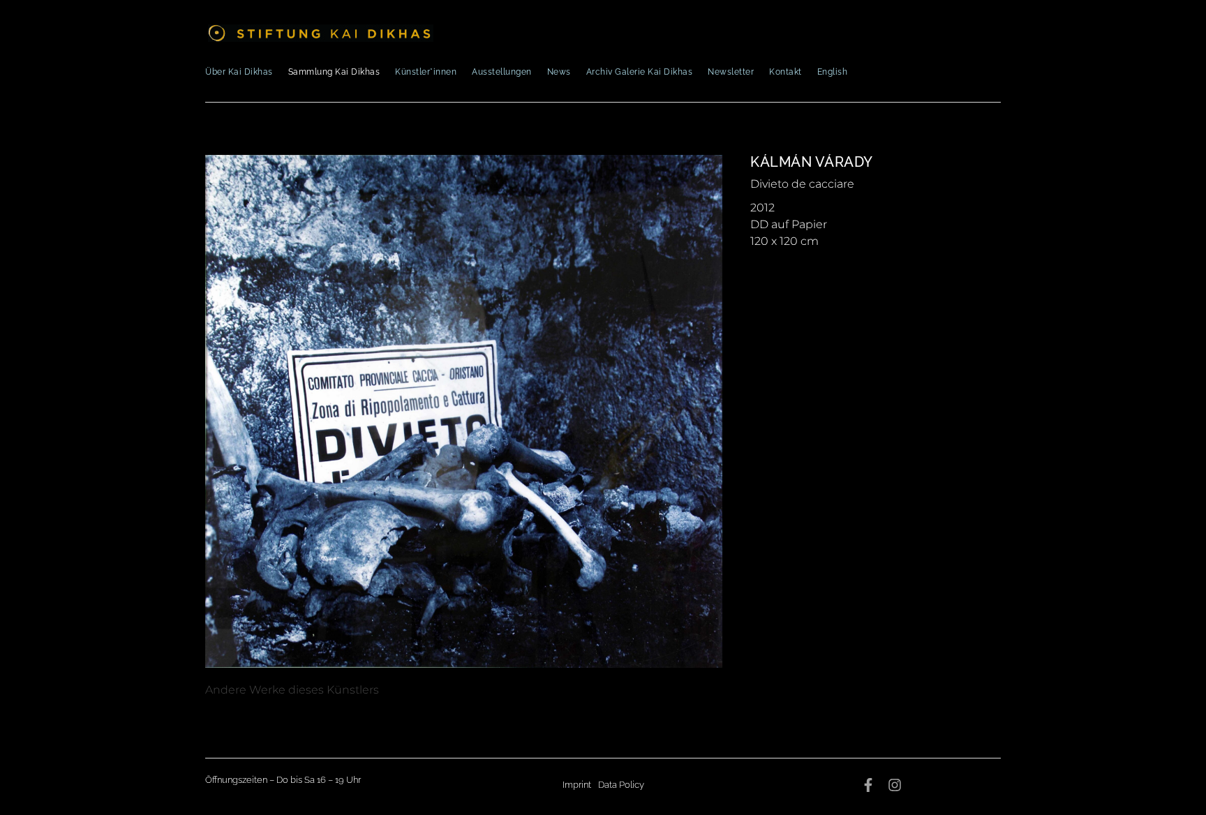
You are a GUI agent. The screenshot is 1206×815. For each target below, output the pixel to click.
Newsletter (731, 72)
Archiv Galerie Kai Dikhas (639, 72)
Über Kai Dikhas (239, 72)
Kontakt (785, 72)
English (832, 72)
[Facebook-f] (868, 785)
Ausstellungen (502, 72)
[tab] (292, 690)
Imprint (577, 784)
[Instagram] (894, 785)
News (559, 72)
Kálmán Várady (811, 162)
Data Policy (621, 784)
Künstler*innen (425, 72)
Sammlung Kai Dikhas (334, 72)
